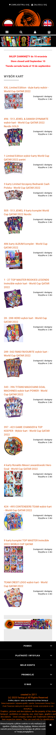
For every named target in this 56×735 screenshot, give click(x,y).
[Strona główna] (28, 17)
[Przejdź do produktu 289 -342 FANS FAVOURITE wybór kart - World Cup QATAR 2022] (13, 367)
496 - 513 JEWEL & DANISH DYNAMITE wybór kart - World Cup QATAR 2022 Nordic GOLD (26, 122)
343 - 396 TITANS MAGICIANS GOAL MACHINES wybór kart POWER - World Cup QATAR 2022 (25, 390)
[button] (7, 32)
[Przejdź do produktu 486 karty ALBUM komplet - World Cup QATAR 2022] (13, 259)
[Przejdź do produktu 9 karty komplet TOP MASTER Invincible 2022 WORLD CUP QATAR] (13, 559)
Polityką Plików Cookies (21, 726)
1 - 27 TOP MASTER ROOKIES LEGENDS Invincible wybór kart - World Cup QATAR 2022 (26, 283)
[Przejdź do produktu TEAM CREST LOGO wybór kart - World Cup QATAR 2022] (13, 597)
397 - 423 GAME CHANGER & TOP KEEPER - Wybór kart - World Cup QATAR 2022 (27, 431)
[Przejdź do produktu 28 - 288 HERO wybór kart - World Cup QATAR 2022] (13, 333)
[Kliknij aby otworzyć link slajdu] (28, 41)
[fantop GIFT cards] (28, 624)
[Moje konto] (35, 32)
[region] (28, 41)
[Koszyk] (49, 32)
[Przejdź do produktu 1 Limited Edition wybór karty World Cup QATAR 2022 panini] (13, 167)
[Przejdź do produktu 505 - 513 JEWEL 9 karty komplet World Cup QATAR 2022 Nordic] (13, 225)
